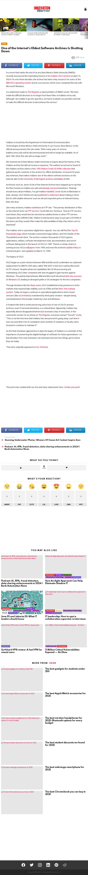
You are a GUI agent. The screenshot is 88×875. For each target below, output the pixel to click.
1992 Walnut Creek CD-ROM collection (53, 168)
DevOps (59, 575)
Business (59, 610)
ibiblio (60, 179)
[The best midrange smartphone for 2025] (22, 778)
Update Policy (72, 247)
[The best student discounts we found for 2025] (22, 753)
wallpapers (30, 247)
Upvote (20, 467)
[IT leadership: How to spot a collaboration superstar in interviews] (66, 602)
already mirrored (50, 188)
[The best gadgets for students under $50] (22, 679)
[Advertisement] (44, 122)
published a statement (48, 195)
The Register (33, 92)
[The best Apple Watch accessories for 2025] (22, 704)
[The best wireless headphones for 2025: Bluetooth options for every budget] (22, 728)
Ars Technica (42, 347)
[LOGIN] (85, 9)
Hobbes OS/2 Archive (60, 76)
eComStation (25, 295)
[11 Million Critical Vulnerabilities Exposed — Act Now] (66, 635)
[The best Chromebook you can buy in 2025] (22, 802)
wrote (57, 191)
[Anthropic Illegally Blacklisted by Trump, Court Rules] (66, 24)
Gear (52, 663)
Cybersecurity (51, 646)
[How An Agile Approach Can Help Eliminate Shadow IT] (66, 566)
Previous (1, 28)
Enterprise (67, 575)
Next (87, 28)
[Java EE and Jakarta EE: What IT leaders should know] (22, 602)
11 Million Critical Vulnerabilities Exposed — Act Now (62, 651)
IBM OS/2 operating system (18, 83)
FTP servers (33, 211)
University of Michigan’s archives (39, 179)
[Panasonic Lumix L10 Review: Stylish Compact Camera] (13, 24)
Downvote (66, 467)
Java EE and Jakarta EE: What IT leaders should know (19, 617)
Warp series (35, 285)
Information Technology (55, 577)
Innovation (50, 575)
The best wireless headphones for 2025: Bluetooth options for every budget (63, 720)
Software (76, 577)
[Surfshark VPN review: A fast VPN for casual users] (22, 635)
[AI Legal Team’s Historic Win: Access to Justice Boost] (39, 24)
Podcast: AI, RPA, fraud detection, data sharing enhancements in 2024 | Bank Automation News (22, 583)
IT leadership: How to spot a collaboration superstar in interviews (65, 617)
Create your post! (72, 387)
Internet (68, 577)
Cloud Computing (18, 608)
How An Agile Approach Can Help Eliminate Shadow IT (64, 582)
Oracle (4, 613)
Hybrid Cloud (7, 610)
